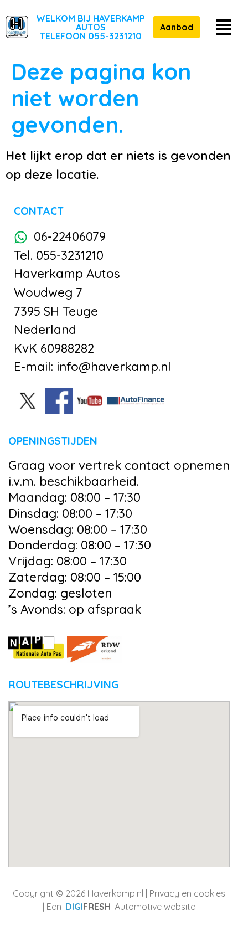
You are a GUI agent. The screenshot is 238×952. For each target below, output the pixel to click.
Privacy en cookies (187, 893)
